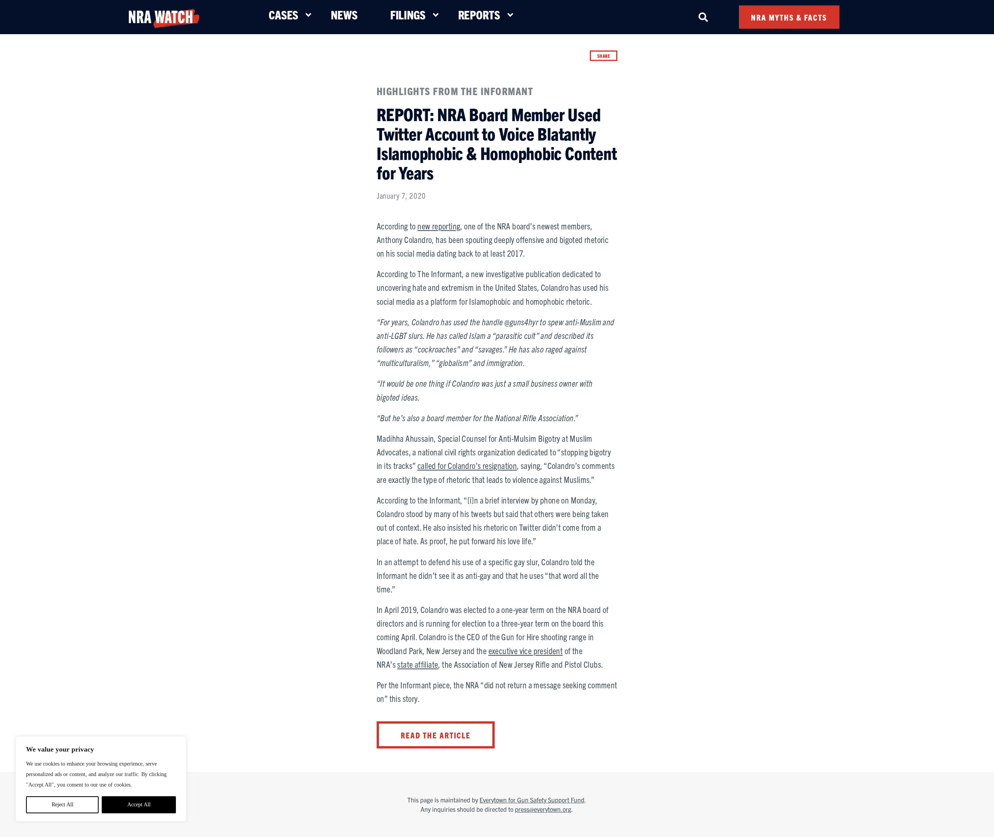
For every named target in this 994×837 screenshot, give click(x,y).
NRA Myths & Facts (789, 17)
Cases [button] (283, 14)
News (344, 14)
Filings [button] (408, 14)
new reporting (438, 226)
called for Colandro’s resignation (467, 465)
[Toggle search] (703, 17)
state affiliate (417, 664)
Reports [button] (479, 14)
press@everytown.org (543, 809)
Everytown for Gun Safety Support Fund (532, 800)
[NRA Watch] (164, 16)
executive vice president (525, 650)
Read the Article (436, 735)
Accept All (139, 804)
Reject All (62, 804)
